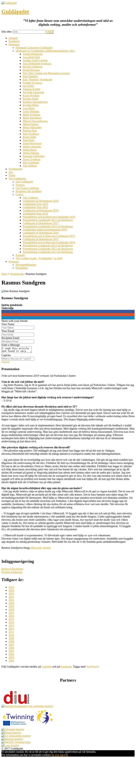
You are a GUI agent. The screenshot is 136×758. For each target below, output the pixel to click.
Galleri (19, 194)
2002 (11, 660)
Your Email (7, 331)
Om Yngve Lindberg (27, 188)
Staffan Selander (32, 146)
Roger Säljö (29, 137)
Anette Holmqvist (32, 54)
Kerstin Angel (30, 98)
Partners (20, 184)
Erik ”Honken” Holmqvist (37, 79)
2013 (11, 625)
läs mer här (57, 754)
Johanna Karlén (31, 89)
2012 (11, 628)
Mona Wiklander (32, 127)
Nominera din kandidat (28, 191)
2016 (11, 615)
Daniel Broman (31, 69)
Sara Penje (29, 140)
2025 (11, 587)
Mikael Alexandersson (35, 121)
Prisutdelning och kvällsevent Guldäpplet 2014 (49, 242)
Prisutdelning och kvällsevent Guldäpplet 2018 (49, 216)
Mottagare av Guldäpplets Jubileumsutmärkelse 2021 (45, 50)
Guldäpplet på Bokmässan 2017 (40, 223)
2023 (11, 593)
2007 (11, 644)
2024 (11, 590)
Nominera (14, 41)
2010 (11, 635)
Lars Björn (29, 108)
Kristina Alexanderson (35, 101)
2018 (11, 609)
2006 (11, 647)
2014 (11, 622)
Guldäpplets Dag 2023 (35, 204)
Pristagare (13, 44)
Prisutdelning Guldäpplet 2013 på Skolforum (48, 245)
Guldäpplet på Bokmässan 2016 (40, 232)
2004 (11, 654)
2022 (11, 596)
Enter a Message (10, 344)
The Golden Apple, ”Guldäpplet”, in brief (39, 258)
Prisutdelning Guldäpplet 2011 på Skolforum (48, 251)
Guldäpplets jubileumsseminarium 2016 (45, 229)
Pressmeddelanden (26, 264)
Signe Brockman (32, 143)
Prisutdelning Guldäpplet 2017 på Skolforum (48, 220)
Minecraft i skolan (40, 547)
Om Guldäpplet (17, 178)
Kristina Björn (31, 105)
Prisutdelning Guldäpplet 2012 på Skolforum (48, 248)
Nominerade (15, 168)
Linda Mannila (31, 111)
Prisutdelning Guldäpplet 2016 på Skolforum (48, 226)
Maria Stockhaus (32, 117)
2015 (11, 619)
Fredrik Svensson (32, 82)
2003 (11, 657)
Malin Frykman (31, 114)
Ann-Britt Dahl (31, 57)
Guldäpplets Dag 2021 (35, 207)
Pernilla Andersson (11, 572)
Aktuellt (13, 38)
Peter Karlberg (31, 133)
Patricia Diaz (30, 130)
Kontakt (20, 255)
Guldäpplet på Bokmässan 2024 (40, 200)
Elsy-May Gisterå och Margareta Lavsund (46, 73)
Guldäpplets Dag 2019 (35, 213)
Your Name (7, 324)
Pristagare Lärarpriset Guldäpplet (34, 47)
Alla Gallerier (30, 197)
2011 (11, 631)
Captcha (6, 355)
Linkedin (47, 666)
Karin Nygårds (31, 95)
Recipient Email (10, 337)
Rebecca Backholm (12, 568)
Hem (4, 273)
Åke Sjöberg (30, 165)
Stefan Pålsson (31, 152)
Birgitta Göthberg (32, 66)
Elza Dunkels (30, 76)
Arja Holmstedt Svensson (37, 63)
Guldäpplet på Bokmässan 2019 (40, 210)
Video (11, 175)
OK (66, 754)
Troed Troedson (31, 159)
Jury (10, 172)
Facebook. (66, 666)
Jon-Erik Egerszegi (33, 92)
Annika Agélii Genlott (35, 60)
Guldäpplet (15, 11)
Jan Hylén (28, 85)
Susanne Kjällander (33, 156)
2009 (11, 638)
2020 (11, 603)
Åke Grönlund (31, 162)
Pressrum (13, 261)
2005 (11, 650)
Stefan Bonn (30, 149)
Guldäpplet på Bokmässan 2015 (40, 239)
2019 (11, 606)
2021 (11, 599)
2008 (11, 641)
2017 (11, 612)
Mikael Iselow (31, 124)
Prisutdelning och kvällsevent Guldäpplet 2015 (49, 235)
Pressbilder (22, 267)
